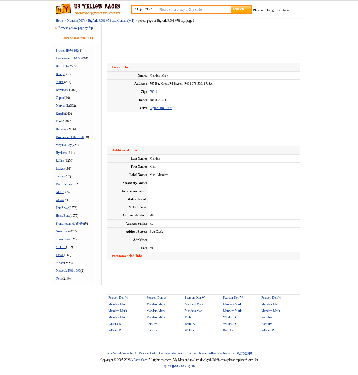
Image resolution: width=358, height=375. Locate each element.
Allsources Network (221, 353)
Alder (59, 192)
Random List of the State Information (162, 353)
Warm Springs (65, 184)
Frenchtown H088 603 (70, 223)
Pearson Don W (118, 298)
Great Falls (62, 231)
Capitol (60, 98)
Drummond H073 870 (70, 137)
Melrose (61, 247)
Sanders (61, 176)
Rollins (60, 160)
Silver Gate (63, 239)
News (203, 353)
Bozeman (61, 90)
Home (59, 21)
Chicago (270, 10)
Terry (59, 278)
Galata (60, 200)
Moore (60, 263)
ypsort (87, 10)
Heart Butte (63, 216)
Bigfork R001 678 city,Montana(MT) (111, 21)
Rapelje (60, 113)
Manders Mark (117, 304)
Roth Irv (190, 317)
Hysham (61, 153)
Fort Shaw (62, 208)
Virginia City (64, 145)
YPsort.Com (139, 360)
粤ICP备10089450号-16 (179, 366)
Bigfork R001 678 (161, 108)
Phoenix (258, 10)
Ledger (60, 168)
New (286, 10)
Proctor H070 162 (67, 50)
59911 (154, 92)
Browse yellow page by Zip (75, 28)
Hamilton (61, 129)
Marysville (62, 105)
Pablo (59, 255)
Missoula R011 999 (68, 271)
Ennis (59, 121)
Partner (192, 353)
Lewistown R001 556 (69, 58)
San (279, 10)
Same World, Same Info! (121, 353)
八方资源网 (244, 353)
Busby (60, 74)
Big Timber (63, 66)
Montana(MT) (76, 21)
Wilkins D (229, 317)
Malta (59, 82)
